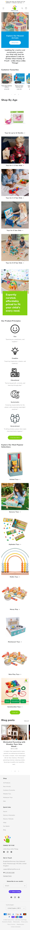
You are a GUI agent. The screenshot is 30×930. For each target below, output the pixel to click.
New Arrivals (7, 786)
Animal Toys (14, 479)
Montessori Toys (14, 642)
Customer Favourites (9, 790)
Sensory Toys (14, 512)
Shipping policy (20, 924)
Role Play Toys (14, 674)
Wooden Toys (7, 794)
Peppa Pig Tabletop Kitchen (7, 86)
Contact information (15, 926)
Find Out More (15, 437)
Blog (4, 830)
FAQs (4, 822)
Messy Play (14, 609)
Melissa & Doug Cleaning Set (19, 86)
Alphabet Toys (14, 544)
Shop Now (15, 42)
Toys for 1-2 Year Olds (14, 165)
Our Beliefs (6, 826)
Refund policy (16, 921)
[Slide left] (11, 94)
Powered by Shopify (7, 921)
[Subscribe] (24, 886)
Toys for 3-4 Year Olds (14, 198)
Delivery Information (9, 815)
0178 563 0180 (9, 872)
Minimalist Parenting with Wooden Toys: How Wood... (14, 744)
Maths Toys (14, 577)
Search (5, 811)
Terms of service (11, 924)
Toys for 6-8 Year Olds (14, 263)
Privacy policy (24, 921)
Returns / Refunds (8, 819)
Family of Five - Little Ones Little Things (17, 919)
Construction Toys (14, 707)
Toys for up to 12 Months (14, 133)
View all (15, 712)
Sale (4, 801)
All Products (6, 783)
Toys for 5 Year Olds (14, 230)
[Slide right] (18, 94)
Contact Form (7, 876)
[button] (3, 8)
